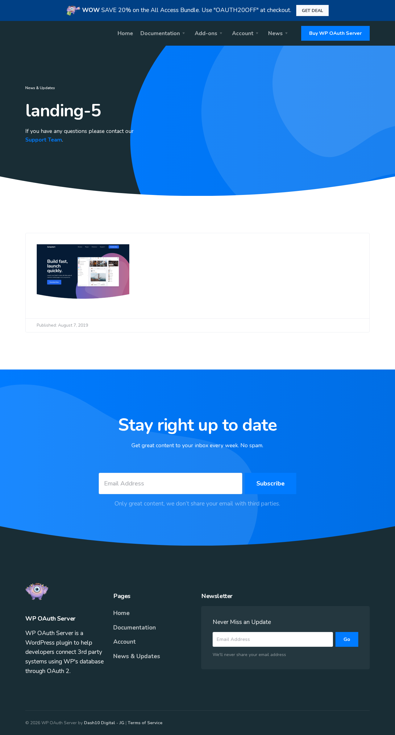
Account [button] (242, 33)
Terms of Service (145, 723)
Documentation (134, 628)
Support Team (43, 139)
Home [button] (125, 33)
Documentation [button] (160, 33)
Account (124, 642)
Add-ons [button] (206, 33)
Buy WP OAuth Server (335, 33)
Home (121, 613)
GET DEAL (312, 11)
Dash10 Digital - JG (105, 723)
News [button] (275, 33)
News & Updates (136, 656)
